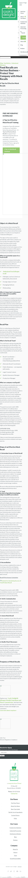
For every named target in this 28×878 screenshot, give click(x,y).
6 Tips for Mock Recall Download (10, 150)
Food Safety (7, 63)
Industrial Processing (23, 27)
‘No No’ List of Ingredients (15, 812)
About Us (15, 849)
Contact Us (14, 793)
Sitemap (19, 866)
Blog (21, 45)
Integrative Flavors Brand (14, 783)
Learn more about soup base (8, 710)
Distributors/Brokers (23, 52)
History (15, 852)
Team (15, 855)
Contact (24, 37)
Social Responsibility (15, 858)
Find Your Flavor (22, 12)
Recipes (22, 48)
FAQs (15, 818)
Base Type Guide (15, 809)
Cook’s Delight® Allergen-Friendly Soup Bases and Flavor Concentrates (10, 700)
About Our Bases (15, 806)
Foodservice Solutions (23, 22)
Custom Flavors (15, 815)
